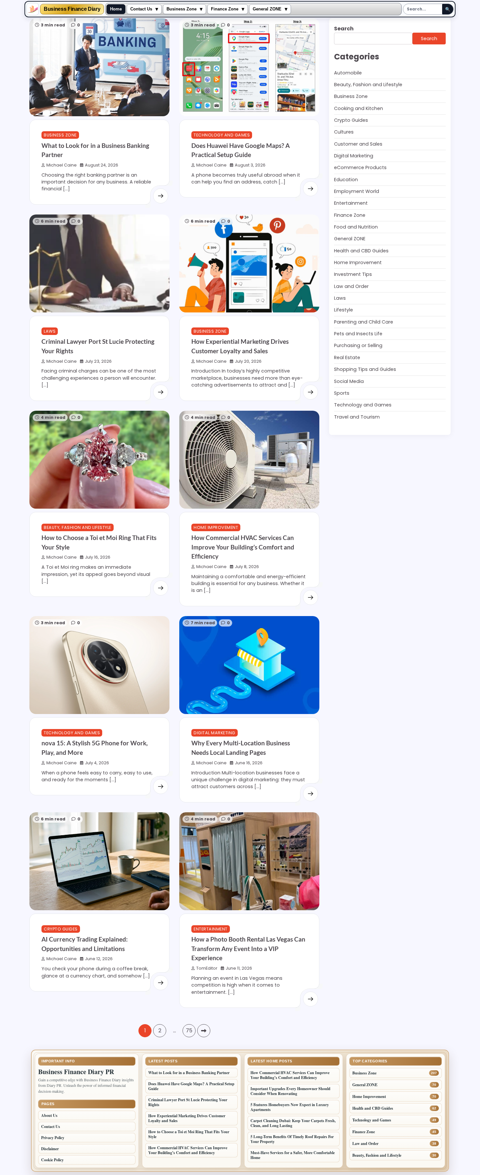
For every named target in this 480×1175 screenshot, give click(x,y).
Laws (50, 331)
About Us (49, 1115)
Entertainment (211, 929)
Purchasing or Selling (358, 345)
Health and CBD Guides (361, 250)
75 (189, 1030)
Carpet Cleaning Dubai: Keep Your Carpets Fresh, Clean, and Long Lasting (293, 1123)
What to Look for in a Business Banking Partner (189, 1072)
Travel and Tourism (357, 417)
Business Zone (182, 9)
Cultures (344, 132)
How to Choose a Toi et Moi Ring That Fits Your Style (188, 1134)
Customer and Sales (358, 144)
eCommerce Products (360, 168)
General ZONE (267, 9)
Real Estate (347, 357)
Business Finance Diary (72, 9)
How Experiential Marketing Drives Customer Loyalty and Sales (186, 1118)
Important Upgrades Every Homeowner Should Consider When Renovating (290, 1091)
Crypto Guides (61, 929)
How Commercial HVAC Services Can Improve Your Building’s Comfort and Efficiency (242, 547)
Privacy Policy (52, 1137)
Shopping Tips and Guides (365, 369)
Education (346, 179)
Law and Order (351, 286)
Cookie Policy (52, 1160)
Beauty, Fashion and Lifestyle (77, 527)
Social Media (349, 381)
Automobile (348, 73)
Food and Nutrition (356, 227)
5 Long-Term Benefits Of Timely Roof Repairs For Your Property (292, 1139)
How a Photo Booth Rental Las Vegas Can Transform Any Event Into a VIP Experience (248, 948)
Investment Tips (353, 274)
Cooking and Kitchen (358, 108)
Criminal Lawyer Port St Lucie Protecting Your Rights (187, 1102)
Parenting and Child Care (363, 322)
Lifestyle (343, 310)
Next (203, 1030)
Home (116, 9)
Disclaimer (50, 1148)
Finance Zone (224, 9)
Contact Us (141, 9)
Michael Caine (61, 165)
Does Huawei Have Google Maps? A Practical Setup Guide (191, 1086)
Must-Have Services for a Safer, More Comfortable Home (292, 1155)
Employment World (356, 191)
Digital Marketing (214, 733)
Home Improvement (216, 527)
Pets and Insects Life (358, 334)
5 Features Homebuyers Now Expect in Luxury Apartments (289, 1107)
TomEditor (206, 968)
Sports (341, 393)
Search (344, 28)
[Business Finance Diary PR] (32, 9)
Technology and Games (222, 135)
